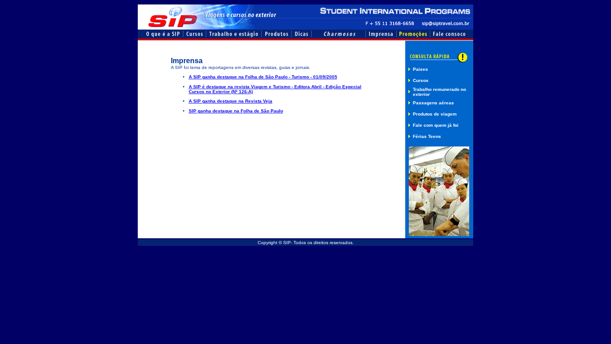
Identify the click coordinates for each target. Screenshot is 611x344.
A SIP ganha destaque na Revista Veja (230, 101)
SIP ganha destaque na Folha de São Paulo (236, 110)
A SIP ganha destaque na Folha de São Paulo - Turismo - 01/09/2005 (263, 76)
